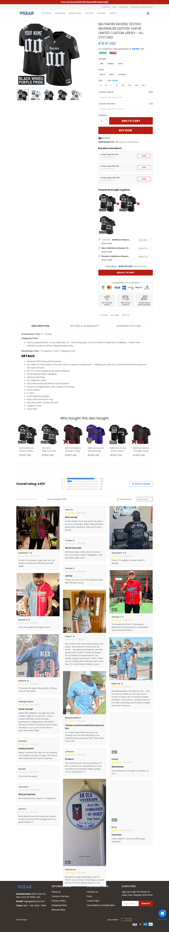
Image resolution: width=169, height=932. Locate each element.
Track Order (123, 7)
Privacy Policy (58, 928)
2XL (123, 85)
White (111, 74)
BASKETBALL (75, 13)
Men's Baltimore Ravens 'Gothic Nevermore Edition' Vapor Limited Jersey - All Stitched (116, 248)
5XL (143, 85)
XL (117, 85)
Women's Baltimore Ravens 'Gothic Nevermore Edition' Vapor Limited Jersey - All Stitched (116, 256)
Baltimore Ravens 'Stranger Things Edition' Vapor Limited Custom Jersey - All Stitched (73, 450)
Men (101, 64)
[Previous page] (17, 95)
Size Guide (112, 80)
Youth (120, 64)
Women (110, 64)
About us (56, 919)
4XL (136, 85)
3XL (129, 85)
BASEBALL (60, 13)
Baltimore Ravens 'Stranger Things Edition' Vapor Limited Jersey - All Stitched (141, 450)
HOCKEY (89, 13)
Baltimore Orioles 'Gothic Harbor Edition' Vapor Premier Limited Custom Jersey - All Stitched (118, 450)
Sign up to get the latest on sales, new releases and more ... (137, 923)
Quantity (102, 115)
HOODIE (101, 13)
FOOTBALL (46, 13)
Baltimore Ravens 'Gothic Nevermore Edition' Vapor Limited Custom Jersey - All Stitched (121, 239)
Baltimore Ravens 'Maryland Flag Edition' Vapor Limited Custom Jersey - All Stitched (96, 450)
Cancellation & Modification (141, 7)
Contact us (106, 7)
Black (102, 74)
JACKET (113, 13)
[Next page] (81, 95)
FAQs (115, 7)
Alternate (122, 74)
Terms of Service (60, 924)
